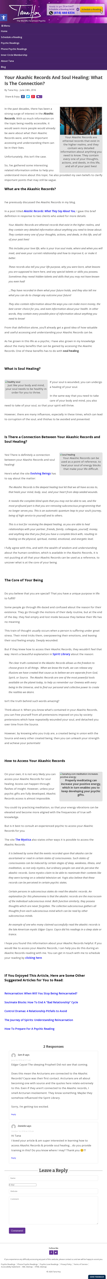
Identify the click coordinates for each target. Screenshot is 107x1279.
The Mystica (23, 839)
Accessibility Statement (10, 1267)
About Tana (7, 60)
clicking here (33, 958)
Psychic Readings (10, 43)
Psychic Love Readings (49, 1264)
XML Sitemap (27, 1267)
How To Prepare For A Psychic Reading (29, 1029)
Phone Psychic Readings (14, 49)
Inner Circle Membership (14, 55)
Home (4, 31)
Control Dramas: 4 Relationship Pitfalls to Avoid (35, 1011)
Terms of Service (81, 1264)
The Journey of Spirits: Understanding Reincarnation (38, 1020)
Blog (3, 66)
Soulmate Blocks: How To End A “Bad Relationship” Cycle (41, 1002)
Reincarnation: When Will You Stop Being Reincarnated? (40, 993)
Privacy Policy (66, 1264)
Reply (13, 1114)
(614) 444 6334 (64, 13)
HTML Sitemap (41, 1267)
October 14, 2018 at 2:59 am (22, 1131)
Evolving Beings (40, 473)
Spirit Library (61, 654)
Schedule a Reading (91, 9)
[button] (3, 17)
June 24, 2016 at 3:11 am (21, 1060)
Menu (7, 25)
